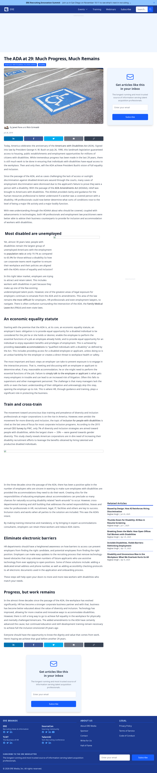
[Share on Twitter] (53, 138)
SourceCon (47, 726)
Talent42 (46, 736)
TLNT (5, 736)
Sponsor (84, 730)
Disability (42, 65)
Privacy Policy (125, 726)
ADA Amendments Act (66, 187)
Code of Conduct (127, 735)
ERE (5, 726)
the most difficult (22, 299)
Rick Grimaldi (33, 127)
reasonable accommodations (29, 346)
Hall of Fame (86, 745)
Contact (84, 735)
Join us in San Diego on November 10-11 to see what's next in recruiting (78, 2)
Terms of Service (127, 730)
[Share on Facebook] (33, 138)
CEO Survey (17, 428)
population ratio (15, 253)
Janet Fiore (17, 127)
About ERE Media (88, 726)
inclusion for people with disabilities (82, 420)
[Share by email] (73, 138)
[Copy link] (93, 138)
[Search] (150, 9)
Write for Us (86, 740)
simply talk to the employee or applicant (67, 373)
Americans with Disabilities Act (71, 145)
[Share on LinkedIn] (13, 138)
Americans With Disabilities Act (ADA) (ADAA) (20, 65)
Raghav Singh (113, 514)
